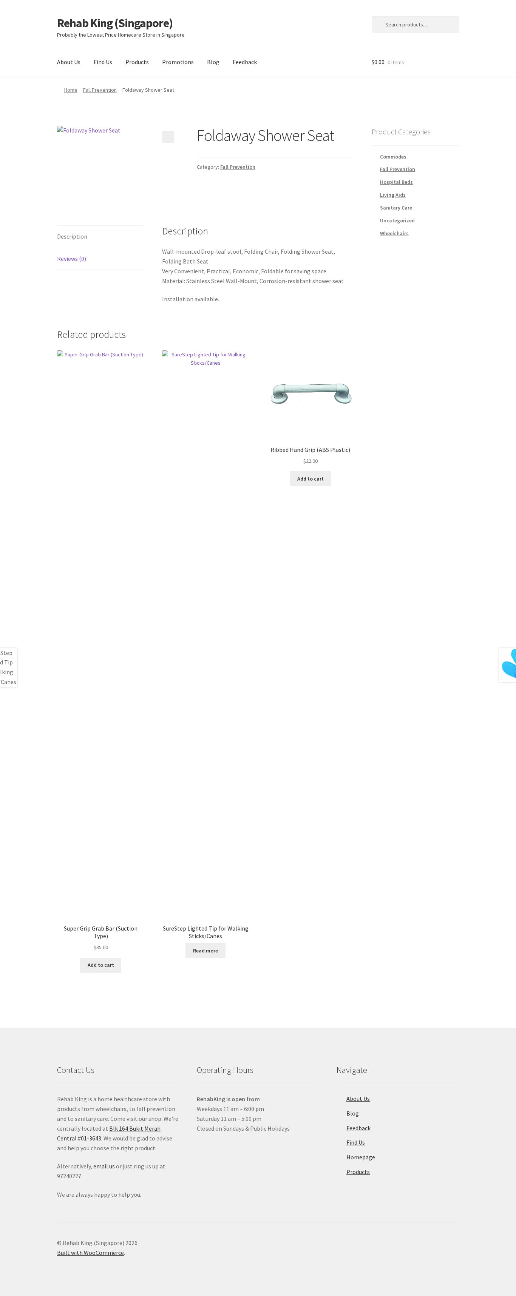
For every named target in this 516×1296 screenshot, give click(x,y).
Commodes (393, 156)
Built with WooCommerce (90, 1252)
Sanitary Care (396, 207)
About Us (68, 62)
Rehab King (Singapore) (115, 23)
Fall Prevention (100, 89)
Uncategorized (397, 220)
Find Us (103, 62)
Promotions (178, 62)
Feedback (245, 62)
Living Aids (393, 194)
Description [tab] (72, 236)
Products (137, 62)
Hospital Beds (396, 182)
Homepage (360, 1157)
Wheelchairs (394, 233)
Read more (205, 950)
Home (70, 89)
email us (104, 1166)
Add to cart (101, 965)
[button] (168, 137)
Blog (213, 62)
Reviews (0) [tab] (71, 258)
